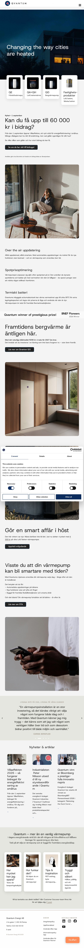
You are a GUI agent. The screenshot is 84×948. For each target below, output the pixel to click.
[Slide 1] (35, 738)
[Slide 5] (48, 738)
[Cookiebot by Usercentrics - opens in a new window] (71, 450)
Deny (15, 497)
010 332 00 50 (17, 926)
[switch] (32, 488)
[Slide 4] (46, 738)
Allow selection (42, 497)
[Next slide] (82, 718)
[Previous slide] (2, 718)
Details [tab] (42, 456)
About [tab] (69, 456)
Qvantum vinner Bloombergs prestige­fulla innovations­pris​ (66, 776)
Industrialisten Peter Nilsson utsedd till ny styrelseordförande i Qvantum (40, 779)
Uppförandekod (48, 925)
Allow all (68, 497)
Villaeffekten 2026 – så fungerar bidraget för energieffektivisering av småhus (15, 779)
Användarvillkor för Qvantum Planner (49, 939)
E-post (8, 930)
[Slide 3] (42, 738)
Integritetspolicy (49, 922)
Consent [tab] (14, 456)
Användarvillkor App (50, 929)
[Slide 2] (38, 738)
